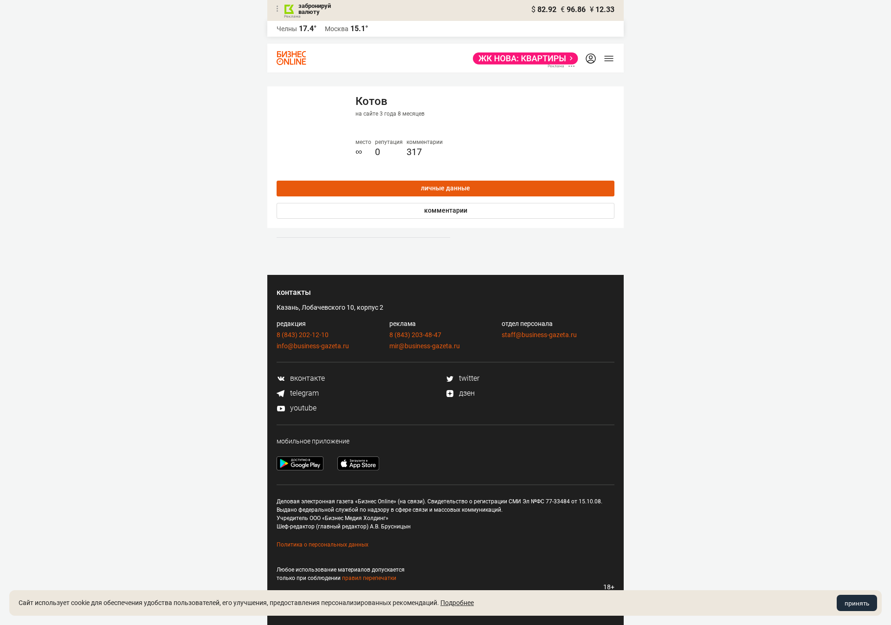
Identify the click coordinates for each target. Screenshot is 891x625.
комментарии (445, 210)
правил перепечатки (369, 578)
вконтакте (306, 378)
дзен (466, 393)
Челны (287, 29)
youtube (302, 408)
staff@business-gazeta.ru (539, 335)
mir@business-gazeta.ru (424, 346)
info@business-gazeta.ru (313, 346)
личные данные (445, 188)
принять (857, 603)
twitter (468, 378)
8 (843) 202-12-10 (303, 335)
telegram (303, 393)
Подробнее (457, 602)
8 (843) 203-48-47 (415, 335)
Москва (337, 29)
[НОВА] (522, 58)
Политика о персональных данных (322, 544)
